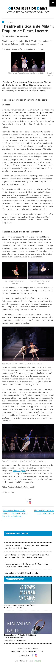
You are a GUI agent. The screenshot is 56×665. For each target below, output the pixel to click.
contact (15, 652)
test (6, 539)
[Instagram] (30, 502)
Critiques (9, 22)
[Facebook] (32, 655)
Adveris (38, 661)
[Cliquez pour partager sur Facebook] (26, 502)
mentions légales (33, 652)
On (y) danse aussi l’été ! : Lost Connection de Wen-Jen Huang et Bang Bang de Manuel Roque (27, 556)
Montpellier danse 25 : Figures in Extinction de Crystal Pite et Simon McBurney (14, 513)
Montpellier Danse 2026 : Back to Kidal (21, 573)
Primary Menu (52, 3)
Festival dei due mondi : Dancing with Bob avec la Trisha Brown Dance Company (26, 565)
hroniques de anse (28, 10)
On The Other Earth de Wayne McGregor (44, 512)
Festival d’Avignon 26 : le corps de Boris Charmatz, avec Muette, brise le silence (26, 547)
